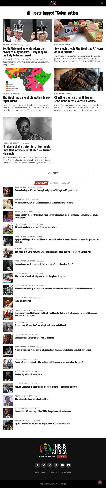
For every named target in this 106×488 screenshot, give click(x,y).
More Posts (53, 173)
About (43, 472)
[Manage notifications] (100, 482)
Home (37, 472)
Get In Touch (66, 472)
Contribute (53, 472)
